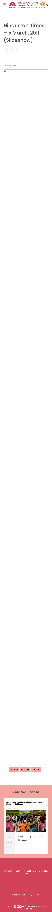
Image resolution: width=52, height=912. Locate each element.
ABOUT (19, 871)
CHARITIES (43, 871)
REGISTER (8, 871)
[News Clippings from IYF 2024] (26, 815)
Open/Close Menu (4, 5)
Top (25, 901)
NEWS (27, 873)
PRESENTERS (30, 871)
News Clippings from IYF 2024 (31, 838)
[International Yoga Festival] (27, 5)
